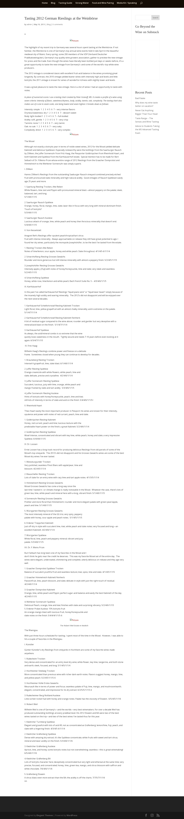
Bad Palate (140, 98)
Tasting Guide (65, 3)
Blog (53, 3)
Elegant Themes (45, 815)
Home (45, 3)
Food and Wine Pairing (103, 3)
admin (29, 24)
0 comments (58, 24)
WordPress (72, 815)
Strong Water (82, 3)
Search (155, 17)
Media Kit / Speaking (127, 3)
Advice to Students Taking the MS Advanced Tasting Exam (147, 129)
